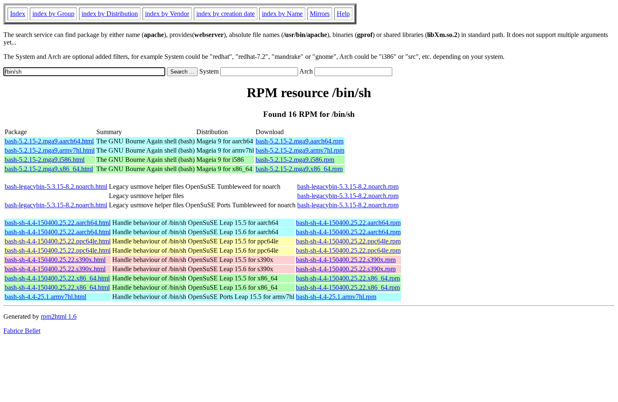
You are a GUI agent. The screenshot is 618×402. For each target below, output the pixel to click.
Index (17, 13)
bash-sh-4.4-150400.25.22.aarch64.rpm (348, 222)
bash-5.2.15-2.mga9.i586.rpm (295, 159)
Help (343, 13)
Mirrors (320, 13)
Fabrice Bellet (21, 330)
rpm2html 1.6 (59, 316)
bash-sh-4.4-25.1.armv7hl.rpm (336, 296)
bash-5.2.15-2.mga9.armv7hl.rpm (300, 150)
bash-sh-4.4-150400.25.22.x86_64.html (57, 278)
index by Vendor (167, 13)
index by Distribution (110, 13)
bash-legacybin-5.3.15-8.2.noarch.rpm (348, 186)
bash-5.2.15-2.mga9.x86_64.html (49, 168)
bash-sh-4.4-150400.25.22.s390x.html (55, 259)
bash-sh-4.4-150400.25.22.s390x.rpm (346, 259)
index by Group (53, 13)
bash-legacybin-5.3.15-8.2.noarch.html (56, 186)
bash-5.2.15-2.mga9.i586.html (45, 159)
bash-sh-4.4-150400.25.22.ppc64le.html (58, 241)
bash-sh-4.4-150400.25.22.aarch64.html (58, 222)
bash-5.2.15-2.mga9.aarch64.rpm (299, 141)
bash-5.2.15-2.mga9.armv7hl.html (50, 150)
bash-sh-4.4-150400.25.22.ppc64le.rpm (348, 241)
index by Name (282, 13)
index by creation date (225, 13)
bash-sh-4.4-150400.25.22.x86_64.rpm (348, 278)
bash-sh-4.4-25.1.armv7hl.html (45, 296)
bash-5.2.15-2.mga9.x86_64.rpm (299, 168)
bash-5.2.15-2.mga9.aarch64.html (49, 141)
